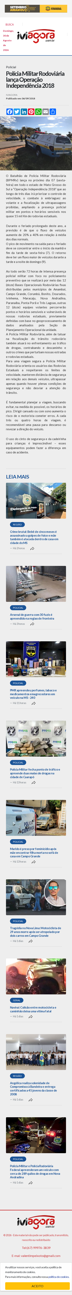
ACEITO (37, 1286)
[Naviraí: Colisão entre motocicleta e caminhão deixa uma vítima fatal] (36, 976)
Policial (18, 607)
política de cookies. (58, 1276)
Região (17, 524)
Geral (16, 1000)
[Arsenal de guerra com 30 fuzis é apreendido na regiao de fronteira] (36, 584)
